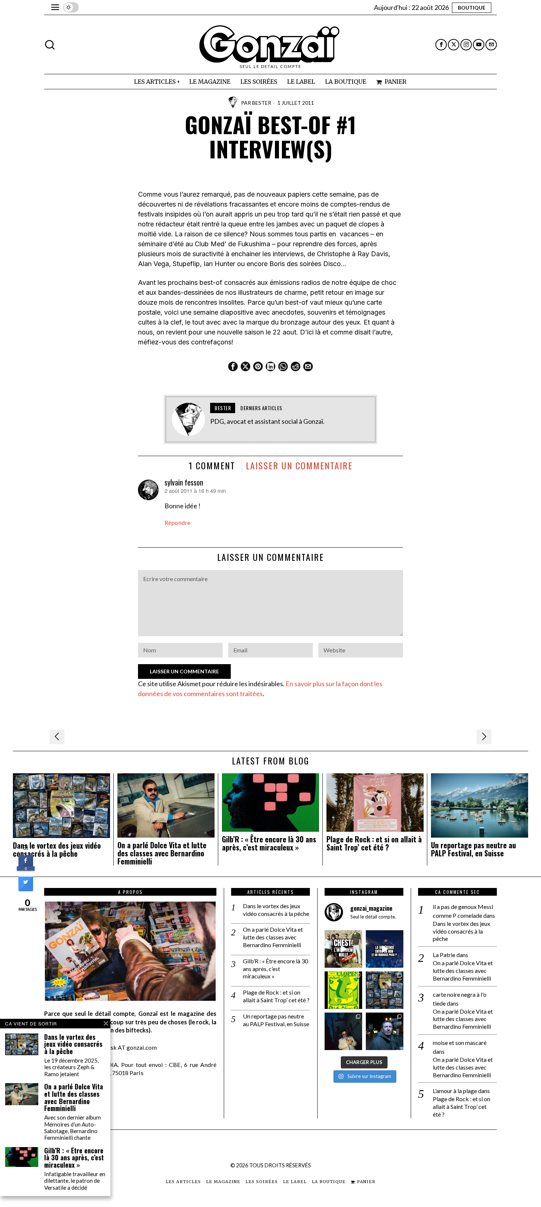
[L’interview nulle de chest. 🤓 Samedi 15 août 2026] (343, 949)
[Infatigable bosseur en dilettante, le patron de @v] (384, 1031)
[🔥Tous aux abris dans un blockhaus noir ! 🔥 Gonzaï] (343, 990)
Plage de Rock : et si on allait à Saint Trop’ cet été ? (374, 843)
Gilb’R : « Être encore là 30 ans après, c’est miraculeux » (269, 843)
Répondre (177, 522)
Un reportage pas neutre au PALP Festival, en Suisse (473, 849)
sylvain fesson (184, 482)
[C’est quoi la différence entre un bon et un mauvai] (384, 949)
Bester (261, 103)
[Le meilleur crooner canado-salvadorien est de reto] (343, 1031)
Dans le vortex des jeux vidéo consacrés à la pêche (57, 850)
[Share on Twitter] (25, 889)
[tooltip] (441, 44)
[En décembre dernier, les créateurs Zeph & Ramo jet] (384, 990)
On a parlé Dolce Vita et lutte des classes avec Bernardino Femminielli (161, 853)
